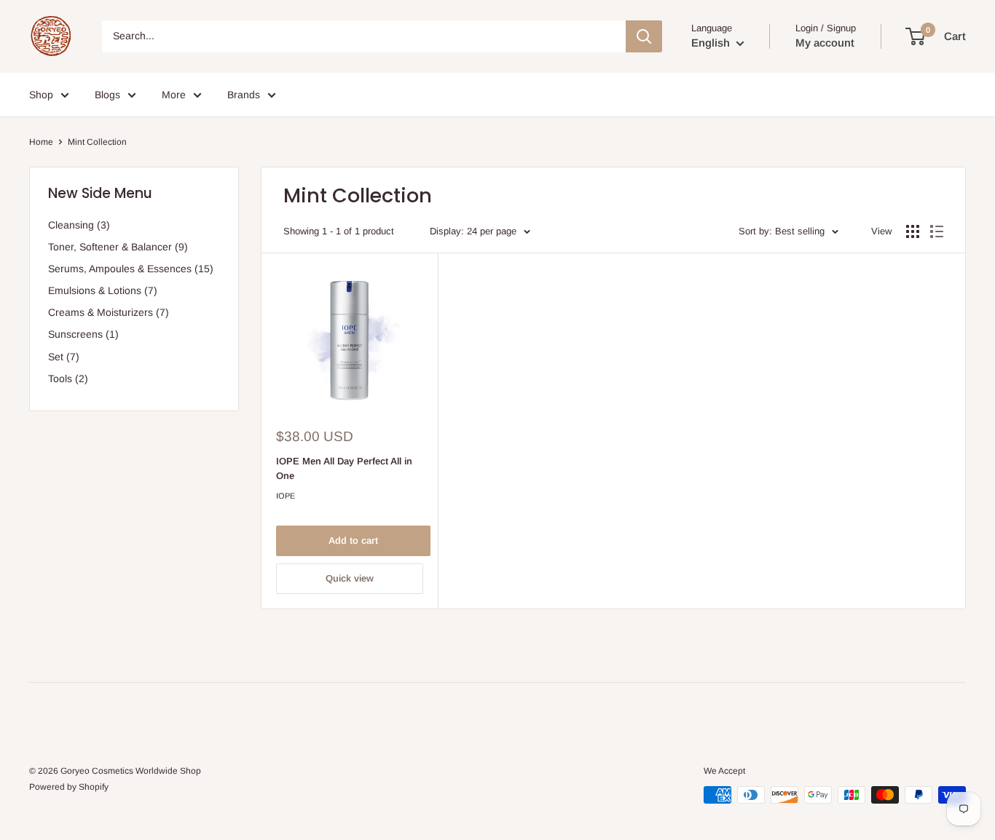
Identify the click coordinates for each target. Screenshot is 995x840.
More (174, 94)
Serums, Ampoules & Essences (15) (130, 268)
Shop (41, 94)
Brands (243, 94)
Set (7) (63, 356)
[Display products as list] (936, 231)
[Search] (644, 36)
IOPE (285, 495)
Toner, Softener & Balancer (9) (118, 247)
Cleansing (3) (79, 225)
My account (824, 42)
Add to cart (353, 540)
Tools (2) (68, 378)
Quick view (350, 578)
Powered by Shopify (69, 787)
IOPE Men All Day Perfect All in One (344, 468)
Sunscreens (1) (83, 334)
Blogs (107, 94)
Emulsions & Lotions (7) (102, 290)
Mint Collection (97, 142)
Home (41, 142)
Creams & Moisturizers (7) (108, 312)
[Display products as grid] (912, 231)
